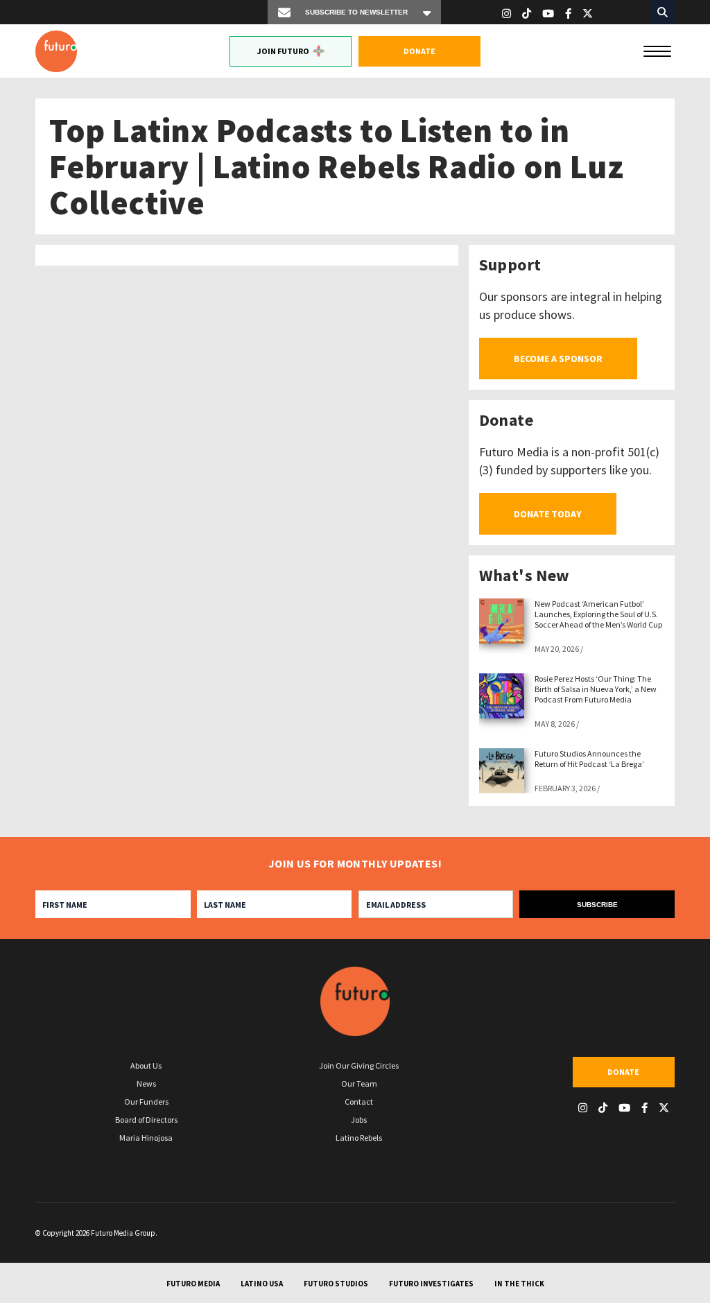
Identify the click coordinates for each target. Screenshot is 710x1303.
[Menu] (657, 50)
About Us (146, 1065)
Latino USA (262, 1283)
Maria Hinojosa (146, 1137)
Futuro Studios (336, 1283)
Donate (419, 51)
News (146, 1083)
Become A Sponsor (558, 358)
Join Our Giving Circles (359, 1065)
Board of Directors (146, 1119)
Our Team (359, 1083)
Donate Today (548, 514)
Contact (359, 1101)
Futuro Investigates (431, 1283)
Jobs (359, 1119)
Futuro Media (193, 1283)
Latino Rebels (359, 1137)
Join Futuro (283, 51)
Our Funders (146, 1101)
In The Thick (519, 1283)
